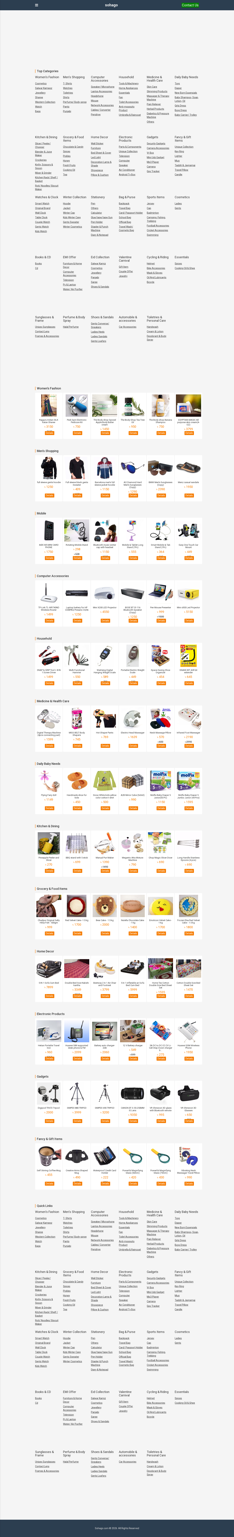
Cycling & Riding (158, 257)
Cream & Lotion (155, 331)
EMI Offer (69, 257)
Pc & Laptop (69, 284)
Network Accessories (102, 105)
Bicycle (150, 282)
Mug (177, 160)
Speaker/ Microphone (102, 86)
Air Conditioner (127, 170)
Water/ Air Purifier (73, 289)
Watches (67, 88)
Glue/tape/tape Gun (102, 217)
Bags (38, 111)
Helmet (151, 263)
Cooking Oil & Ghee (185, 268)
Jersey (150, 203)
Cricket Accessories (157, 230)
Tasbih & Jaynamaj (185, 165)
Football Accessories (158, 225)
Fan (121, 97)
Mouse (94, 100)
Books (38, 263)
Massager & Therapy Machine (158, 98)
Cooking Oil (69, 170)
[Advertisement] (117, 38)
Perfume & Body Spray (74, 318)
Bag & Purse (127, 197)
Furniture (96, 148)
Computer (124, 160)
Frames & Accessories (47, 336)
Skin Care (152, 86)
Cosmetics (41, 83)
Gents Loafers (98, 341)
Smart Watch (42, 203)
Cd (36, 268)
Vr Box (150, 152)
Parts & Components (130, 146)
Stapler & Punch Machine (99, 228)
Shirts (66, 97)
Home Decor (99, 137)
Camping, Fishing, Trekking (156, 219)
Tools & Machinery (129, 83)
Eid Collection (100, 257)
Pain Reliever (154, 104)
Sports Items (156, 197)
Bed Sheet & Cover (101, 152)
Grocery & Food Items (73, 138)
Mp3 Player (153, 162)
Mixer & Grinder (43, 172)
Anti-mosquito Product (126, 108)
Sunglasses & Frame (44, 318)
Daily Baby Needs (186, 77)
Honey (66, 160)
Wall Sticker (97, 143)
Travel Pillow (181, 170)
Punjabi (67, 111)
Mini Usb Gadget (155, 157)
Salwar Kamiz (98, 263)
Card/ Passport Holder (131, 212)
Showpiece (97, 170)
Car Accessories (127, 326)
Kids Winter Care (72, 217)
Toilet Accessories (129, 102)
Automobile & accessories (128, 318)
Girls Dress (180, 105)
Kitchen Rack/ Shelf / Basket (46, 179)
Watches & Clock (46, 197)
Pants (66, 106)
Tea (65, 174)
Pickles (67, 156)
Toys (177, 83)
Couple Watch (42, 222)
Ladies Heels (97, 331)
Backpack (124, 203)
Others (150, 121)
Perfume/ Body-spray (75, 102)
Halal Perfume (71, 326)
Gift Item (123, 266)
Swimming (152, 235)
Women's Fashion (47, 77)
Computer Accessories (99, 78)
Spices (66, 151)
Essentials (124, 92)
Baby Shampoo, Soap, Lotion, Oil (187, 99)
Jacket (66, 208)
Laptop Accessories (101, 91)
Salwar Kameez (43, 88)
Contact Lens (42, 331)
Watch (38, 106)
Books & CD (43, 257)
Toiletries (68, 92)
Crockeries (41, 160)
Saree (94, 282)
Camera (151, 166)
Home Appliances (128, 88)
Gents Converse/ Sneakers (100, 325)
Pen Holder (97, 222)
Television (124, 156)
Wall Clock (40, 212)
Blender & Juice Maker (43, 153)
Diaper (178, 88)
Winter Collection (74, 197)
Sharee (39, 97)
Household (126, 77)
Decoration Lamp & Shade (101, 164)
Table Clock (41, 217)
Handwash (152, 326)
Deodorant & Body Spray (156, 338)
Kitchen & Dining (46, 137)
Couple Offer (126, 271)
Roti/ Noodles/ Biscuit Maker (46, 187)
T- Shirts (67, 83)
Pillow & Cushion (100, 175)
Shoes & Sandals (100, 286)
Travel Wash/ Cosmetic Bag (126, 228)
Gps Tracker (153, 171)
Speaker (123, 165)
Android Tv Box (127, 174)
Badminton (153, 212)
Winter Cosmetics (72, 226)
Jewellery (40, 92)
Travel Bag (124, 208)
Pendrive (96, 114)
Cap (149, 208)
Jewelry (123, 276)
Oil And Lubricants (156, 277)
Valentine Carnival (125, 258)
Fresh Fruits (69, 165)
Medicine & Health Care (155, 78)
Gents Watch (42, 226)
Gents (178, 208)
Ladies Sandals (99, 336)
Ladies (178, 203)
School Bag (125, 217)
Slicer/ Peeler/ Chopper (43, 145)
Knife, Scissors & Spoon (44, 166)
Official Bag (125, 222)
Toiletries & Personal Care (156, 318)
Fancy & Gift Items (183, 138)
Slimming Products (157, 91)
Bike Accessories (156, 268)
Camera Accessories (158, 148)
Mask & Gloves (154, 272)
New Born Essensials (186, 92)
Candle (178, 174)
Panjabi (95, 277)
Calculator (96, 212)
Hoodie (67, 203)
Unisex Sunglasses (45, 326)
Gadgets (152, 137)
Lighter (178, 156)
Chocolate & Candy (73, 146)
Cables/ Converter (101, 110)
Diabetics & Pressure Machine (158, 115)
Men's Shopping (74, 77)
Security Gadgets (156, 143)
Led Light (96, 157)
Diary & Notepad (99, 235)
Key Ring (179, 151)
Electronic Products (126, 138)
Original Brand (42, 208)
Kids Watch (41, 231)
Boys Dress (181, 110)
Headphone (97, 96)
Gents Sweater (71, 222)
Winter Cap (69, 212)
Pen (93, 203)
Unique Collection (128, 151)
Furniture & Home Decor (72, 265)
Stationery (98, 197)
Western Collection (45, 102)
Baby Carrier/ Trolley (186, 115)
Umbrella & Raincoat (130, 115)
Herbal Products (155, 109)
